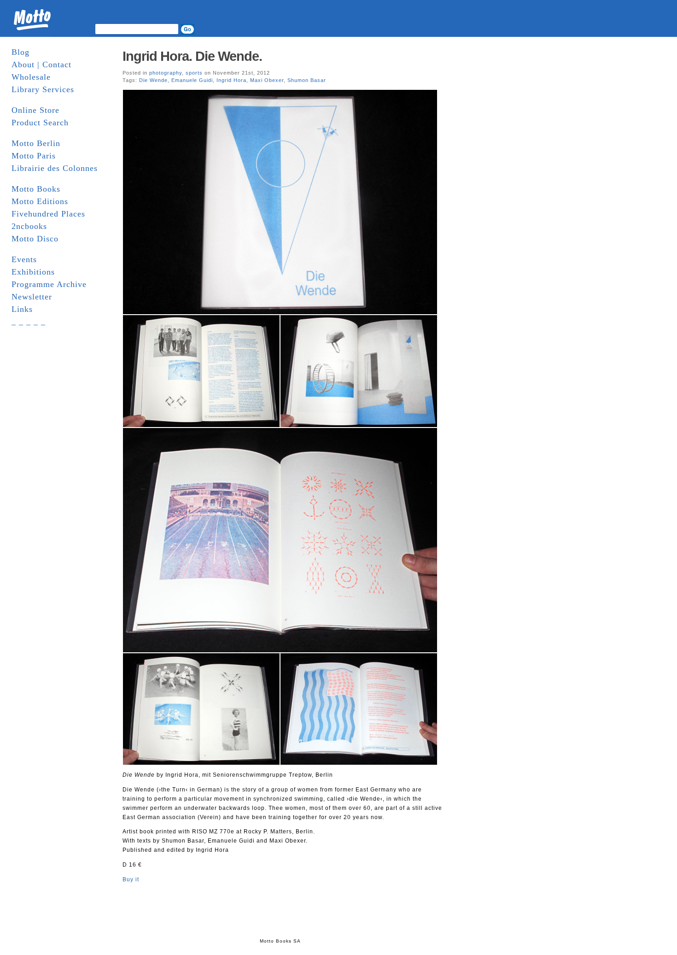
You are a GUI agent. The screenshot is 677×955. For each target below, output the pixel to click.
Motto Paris (34, 155)
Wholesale (31, 77)
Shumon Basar (306, 80)
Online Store (35, 110)
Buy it (131, 879)
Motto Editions (40, 201)
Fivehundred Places (48, 213)
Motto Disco (35, 238)
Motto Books (36, 188)
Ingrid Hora (231, 80)
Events (24, 259)
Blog (20, 52)
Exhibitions (33, 271)
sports (194, 73)
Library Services (43, 89)
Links (22, 309)
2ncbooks (29, 226)
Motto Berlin (36, 143)
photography (165, 73)
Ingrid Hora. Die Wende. (192, 56)
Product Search (40, 122)
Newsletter (32, 296)
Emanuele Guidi (192, 80)
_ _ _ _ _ (29, 321)
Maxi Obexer (267, 80)
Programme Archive (49, 284)
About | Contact (41, 64)
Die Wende (153, 80)
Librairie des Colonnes (55, 168)
